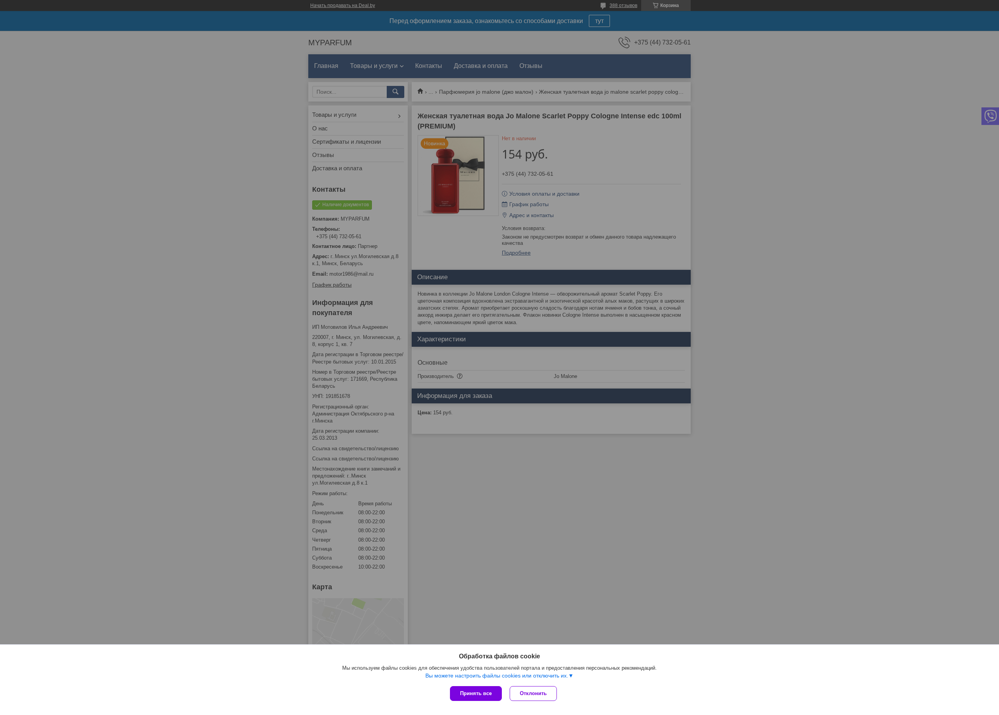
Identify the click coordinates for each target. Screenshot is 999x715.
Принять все (476, 693)
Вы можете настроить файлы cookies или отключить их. (496, 675)
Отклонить (533, 693)
